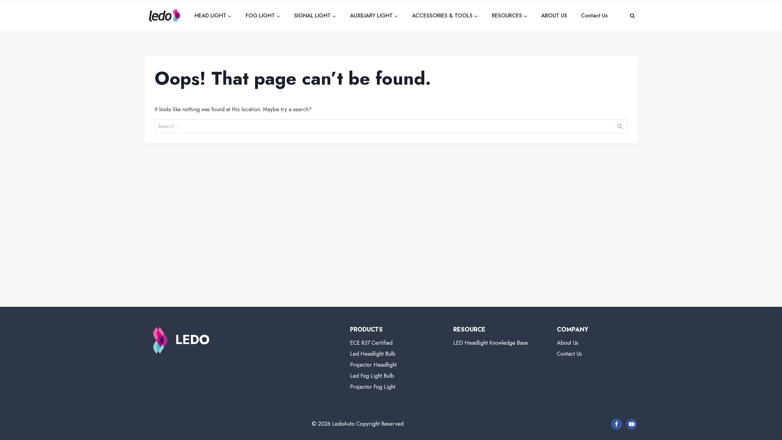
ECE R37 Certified (371, 343)
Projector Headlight (373, 365)
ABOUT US (554, 16)
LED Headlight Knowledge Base (490, 343)
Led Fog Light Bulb (372, 376)
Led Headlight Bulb (373, 354)
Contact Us (594, 16)
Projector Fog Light (372, 387)
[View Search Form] (632, 15)
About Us (567, 343)
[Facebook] (616, 424)
